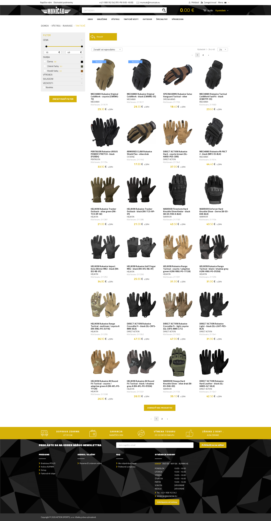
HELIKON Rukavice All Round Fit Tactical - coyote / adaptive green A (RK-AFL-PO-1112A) (105, 385)
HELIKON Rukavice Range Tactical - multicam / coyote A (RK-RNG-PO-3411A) (105, 326)
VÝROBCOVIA (177, 19)
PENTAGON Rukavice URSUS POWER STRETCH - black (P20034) (104, 154)
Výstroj (56, 25)
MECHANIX (95, 101)
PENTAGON (95, 159)
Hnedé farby (54, 71)
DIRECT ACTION (169, 159)
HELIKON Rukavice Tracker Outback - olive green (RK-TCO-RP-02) (103, 211)
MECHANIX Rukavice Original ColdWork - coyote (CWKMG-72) (105, 96)
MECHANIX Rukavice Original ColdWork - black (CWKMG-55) (141, 95)
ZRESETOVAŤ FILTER (63, 99)
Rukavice (68, 25)
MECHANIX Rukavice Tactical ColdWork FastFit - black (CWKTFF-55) (213, 96)
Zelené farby (54, 66)
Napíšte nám (46, 2)
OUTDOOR (147, 19)
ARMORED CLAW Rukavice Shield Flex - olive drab (139, 152)
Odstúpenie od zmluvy (167, 502)
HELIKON (94, 216)
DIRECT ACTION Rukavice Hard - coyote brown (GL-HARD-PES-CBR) (175, 154)
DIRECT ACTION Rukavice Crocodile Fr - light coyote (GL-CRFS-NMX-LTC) (176, 326)
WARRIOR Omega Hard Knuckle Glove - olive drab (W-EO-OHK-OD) (177, 383)
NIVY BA (174, 463)
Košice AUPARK (47, 466)
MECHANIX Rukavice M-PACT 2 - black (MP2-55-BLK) (213, 152)
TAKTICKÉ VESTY (131, 19)
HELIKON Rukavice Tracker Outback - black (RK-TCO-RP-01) (141, 211)
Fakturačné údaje (48, 473)
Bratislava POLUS (48, 463)
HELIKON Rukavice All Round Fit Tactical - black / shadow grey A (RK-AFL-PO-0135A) (140, 383)
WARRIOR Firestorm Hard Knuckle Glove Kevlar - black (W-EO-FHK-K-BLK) (176, 211)
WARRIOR (167, 216)
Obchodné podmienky (63, 2)
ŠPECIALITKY (162, 19)
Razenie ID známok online (91, 463)
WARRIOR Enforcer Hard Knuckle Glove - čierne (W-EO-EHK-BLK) (213, 211)
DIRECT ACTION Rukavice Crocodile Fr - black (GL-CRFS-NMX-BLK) (141, 326)
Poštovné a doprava (126, 466)
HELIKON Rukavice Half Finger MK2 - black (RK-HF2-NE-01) (141, 267)
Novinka (49, 87)
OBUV (90, 19)
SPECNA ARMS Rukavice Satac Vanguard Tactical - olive (177, 95)
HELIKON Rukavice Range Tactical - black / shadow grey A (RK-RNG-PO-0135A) (213, 269)
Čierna (51, 61)
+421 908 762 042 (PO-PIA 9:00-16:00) (116, 2)
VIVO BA (165, 463)
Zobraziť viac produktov (159, 407)
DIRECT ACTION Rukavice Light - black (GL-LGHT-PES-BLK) (212, 326)
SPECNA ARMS (169, 99)
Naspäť (100, 36)
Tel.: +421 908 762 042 (167, 492)
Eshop (43, 470)
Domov (45, 25)
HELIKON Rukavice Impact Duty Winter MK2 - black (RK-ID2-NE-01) (105, 269)
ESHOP (158, 463)
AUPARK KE (183, 463)
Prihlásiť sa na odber (213, 445)
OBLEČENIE (102, 19)
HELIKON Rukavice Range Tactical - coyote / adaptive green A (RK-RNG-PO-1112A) (177, 269)
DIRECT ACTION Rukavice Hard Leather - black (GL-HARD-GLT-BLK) (211, 383)
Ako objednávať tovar (127, 463)
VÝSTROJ (115, 19)
